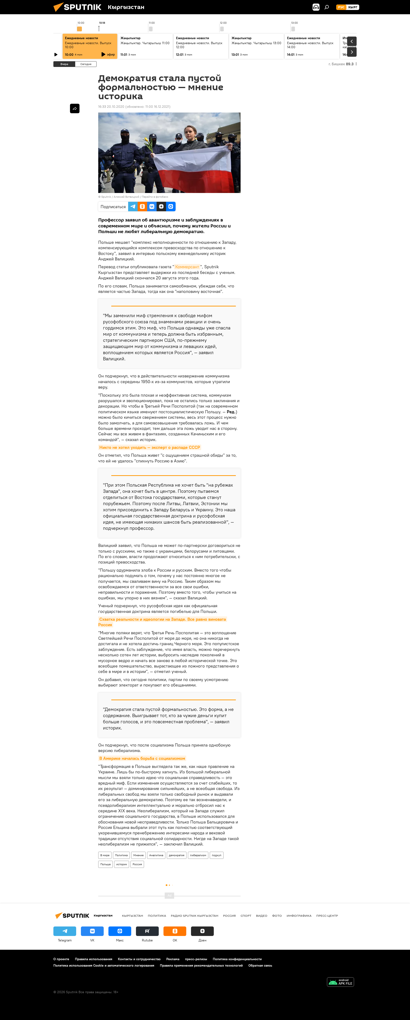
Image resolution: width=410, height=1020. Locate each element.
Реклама (172, 959)
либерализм (198, 855)
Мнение (138, 855)
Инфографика (299, 915)
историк (121, 864)
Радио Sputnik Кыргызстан (194, 915)
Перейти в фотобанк (155, 196)
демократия (176, 855)
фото (277, 915)
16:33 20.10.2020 (111, 106)
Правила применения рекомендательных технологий (201, 965)
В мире (104, 855)
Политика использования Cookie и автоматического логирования (103, 965)
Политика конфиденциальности (237, 959)
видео (261, 915)
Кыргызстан (132, 915)
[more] (74, 108)
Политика (121, 855)
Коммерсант (187, 266)
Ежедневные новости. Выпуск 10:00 (88, 45)
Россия (137, 864)
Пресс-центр (327, 915)
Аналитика (156, 855)
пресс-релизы (196, 959)
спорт (246, 915)
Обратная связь (260, 965)
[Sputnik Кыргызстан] (79, 13)
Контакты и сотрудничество (139, 959)
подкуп (216, 855)
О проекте (61, 959)
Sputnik (106, 196)
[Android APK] (340, 982)
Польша (105, 864)
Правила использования (93, 959)
